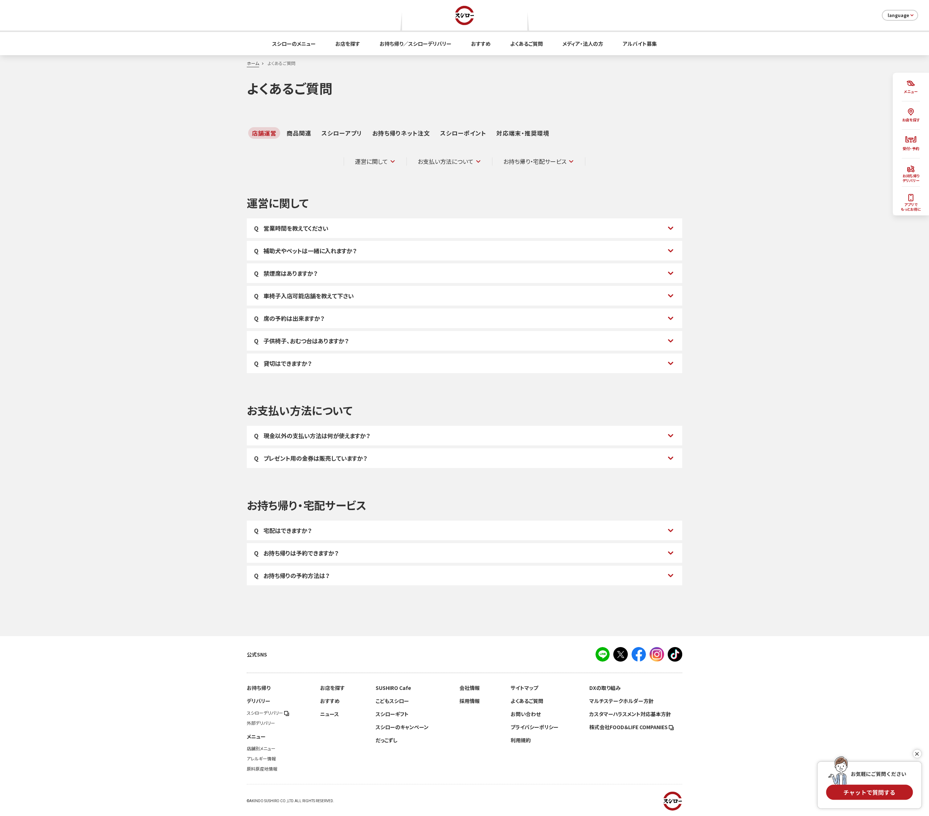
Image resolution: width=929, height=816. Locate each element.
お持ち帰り (258, 687)
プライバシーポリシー (534, 727)
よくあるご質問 (526, 43)
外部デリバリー (261, 723)
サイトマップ (524, 687)
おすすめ (481, 43)
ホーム (253, 63)
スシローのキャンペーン (402, 727)
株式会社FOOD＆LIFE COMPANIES (629, 727)
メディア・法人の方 (582, 43)
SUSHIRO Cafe (393, 687)
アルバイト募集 (640, 43)
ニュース (329, 714)
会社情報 (469, 687)
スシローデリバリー (265, 713)
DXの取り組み (605, 687)
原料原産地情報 (262, 768)
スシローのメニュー (294, 43)
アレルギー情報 (261, 758)
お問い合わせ (526, 714)
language (898, 15)
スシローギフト (392, 714)
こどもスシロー (392, 700)
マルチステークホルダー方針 (621, 700)
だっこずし (386, 740)
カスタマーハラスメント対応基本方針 (630, 714)
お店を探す (347, 43)
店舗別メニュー (261, 748)
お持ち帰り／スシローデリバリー (415, 43)
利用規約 (521, 740)
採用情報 (469, 700)
